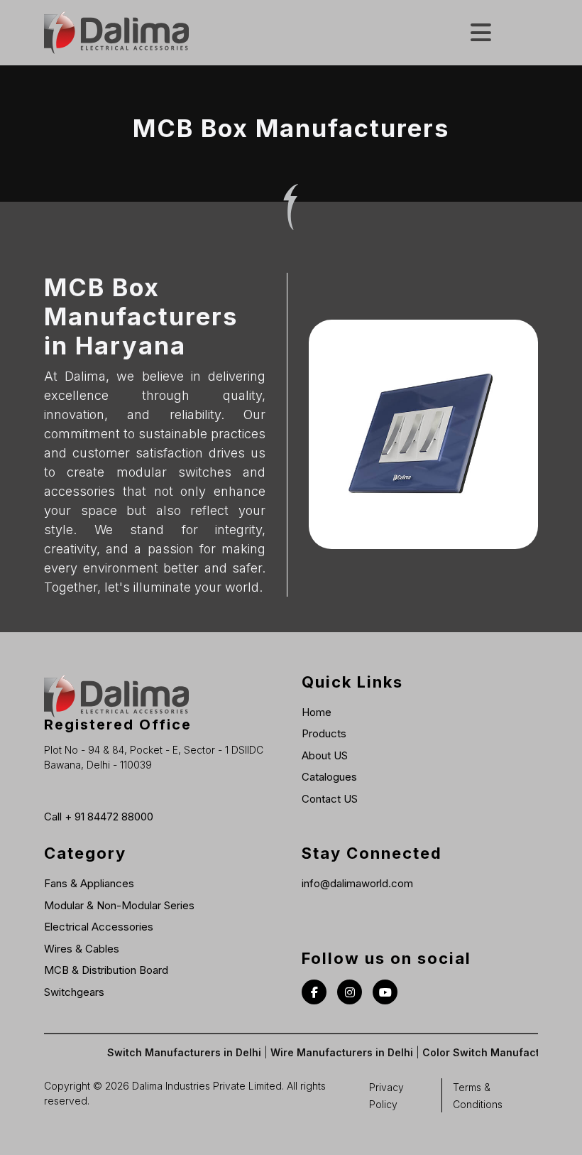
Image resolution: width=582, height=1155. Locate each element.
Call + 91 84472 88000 (98, 816)
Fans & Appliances (89, 883)
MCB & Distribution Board (106, 970)
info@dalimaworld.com (357, 883)
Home (316, 712)
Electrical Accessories (98, 926)
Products (324, 733)
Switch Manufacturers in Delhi (174, 1052)
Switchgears (74, 992)
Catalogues (329, 776)
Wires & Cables (81, 948)
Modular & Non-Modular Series (119, 905)
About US (325, 755)
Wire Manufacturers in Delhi (331, 1052)
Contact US (330, 799)
